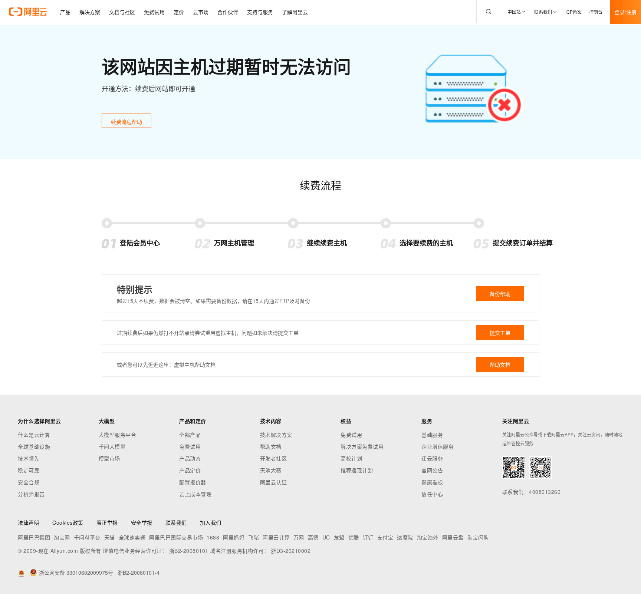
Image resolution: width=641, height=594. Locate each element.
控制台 (595, 12)
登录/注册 (625, 12)
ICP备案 (573, 12)
